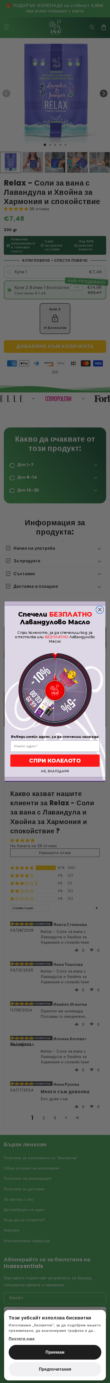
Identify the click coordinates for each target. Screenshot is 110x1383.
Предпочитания (55, 1369)
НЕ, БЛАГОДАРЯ (55, 771)
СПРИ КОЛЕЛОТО (55, 760)
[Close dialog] (100, 610)
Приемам (55, 1352)
